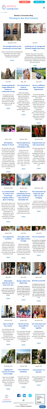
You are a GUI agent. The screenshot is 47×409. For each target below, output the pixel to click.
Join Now (24, 2)
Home (2, 12)
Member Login (39, 2)
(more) (12, 60)
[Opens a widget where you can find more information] (42, 406)
